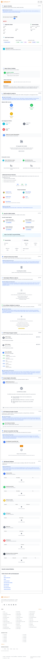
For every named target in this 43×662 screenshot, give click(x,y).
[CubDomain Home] (5, 2)
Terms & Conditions (14, 656)
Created (4, 29)
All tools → (40, 609)
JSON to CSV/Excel (19, 620)
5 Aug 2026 (5, 636)
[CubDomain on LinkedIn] (13, 605)
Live (38, 42)
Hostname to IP (18, 625)
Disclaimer (24, 656)
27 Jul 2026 (24, 641)
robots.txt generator (7, 589)
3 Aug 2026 (5, 637)
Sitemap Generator (7, 577)
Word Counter (5, 613)
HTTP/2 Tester (5, 620)
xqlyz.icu (15, 16)
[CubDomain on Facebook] (4, 605)
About (4, 656)
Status (8, 658)
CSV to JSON (18, 618)
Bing (21, 42)
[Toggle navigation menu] (41, 2)
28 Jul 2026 (5, 641)
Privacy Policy (8, 656)
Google (18, 42)
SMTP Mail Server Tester (7, 628)
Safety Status (6, 243)
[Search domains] (39, 2)
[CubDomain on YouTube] (9, 605)
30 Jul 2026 (5, 640)
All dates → (3, 644)
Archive (34, 42)
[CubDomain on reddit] (16, 605)
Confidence (16, 248)
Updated (16, 29)
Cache (30, 42)
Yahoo (25, 42)
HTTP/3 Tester (18, 628)
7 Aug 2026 (5, 634)
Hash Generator (6, 584)
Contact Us (5, 658)
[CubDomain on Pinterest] (11, 605)
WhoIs (5, 579)
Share (40, 5)
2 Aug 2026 (24, 637)
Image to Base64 (32, 613)
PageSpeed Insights (7, 42)
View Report (9, 222)
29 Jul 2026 (24, 640)
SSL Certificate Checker (33, 617)
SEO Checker (18, 611)
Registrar (4, 26)
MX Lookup (31, 624)
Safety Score (7, 248)
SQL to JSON (5, 624)
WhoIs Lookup (18, 613)
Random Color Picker (6, 621)
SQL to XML (18, 624)
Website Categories (26, 248)
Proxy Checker (18, 627)
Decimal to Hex (32, 625)
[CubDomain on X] (7, 605)
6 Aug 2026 (24, 634)
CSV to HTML (5, 618)
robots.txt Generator (19, 617)
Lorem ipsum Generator (33, 627)
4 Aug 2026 (24, 636)
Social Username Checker (8, 582)
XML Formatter (32, 614)
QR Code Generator (7, 587)
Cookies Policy (20, 656)
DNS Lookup (5, 625)
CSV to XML (31, 618)
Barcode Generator (6, 627)
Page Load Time (32, 29)
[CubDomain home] (5, 597)
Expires (4, 32)
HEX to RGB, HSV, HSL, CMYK (20, 621)
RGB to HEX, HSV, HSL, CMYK (34, 621)
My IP (4, 611)
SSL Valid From (32, 26)
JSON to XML (31, 620)
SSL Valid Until (37, 26)
